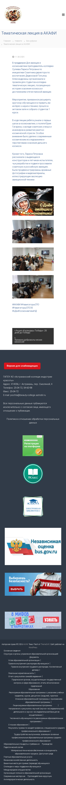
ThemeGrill (45, 644)
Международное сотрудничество (17, 770)
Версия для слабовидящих (22, 365)
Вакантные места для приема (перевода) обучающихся (27, 763)
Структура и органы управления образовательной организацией (31, 654)
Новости (18, 41)
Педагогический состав (13, 747)
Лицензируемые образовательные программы (32, 705)
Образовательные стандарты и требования (22, 744)
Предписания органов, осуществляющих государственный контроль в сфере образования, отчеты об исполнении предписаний (36, 683)
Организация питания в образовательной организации (27, 773)
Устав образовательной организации (24, 660)
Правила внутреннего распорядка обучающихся (28, 664)
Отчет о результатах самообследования (24, 676)
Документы (34, 657)
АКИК (25, 644)
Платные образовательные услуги (18, 757)
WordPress (33, 647)
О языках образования (18, 725)
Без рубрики (31, 41)
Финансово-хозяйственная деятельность (21, 760)
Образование (34, 689)
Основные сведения (12, 651)
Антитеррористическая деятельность (19, 779)
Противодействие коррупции (39, 776)
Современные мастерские (14, 776)
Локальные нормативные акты (21, 673)
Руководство (47, 744)
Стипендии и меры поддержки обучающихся (22, 767)
